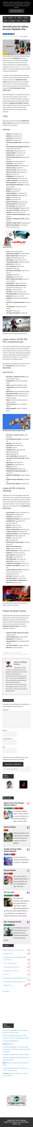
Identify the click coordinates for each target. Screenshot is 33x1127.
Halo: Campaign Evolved (12, 922)
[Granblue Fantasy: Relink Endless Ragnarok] (8, 861)
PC (13, 34)
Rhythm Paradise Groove (9, 950)
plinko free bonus (7, 1035)
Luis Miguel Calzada (8, 1041)
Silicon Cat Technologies (20, 1120)
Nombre (5, 730)
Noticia (10, 652)
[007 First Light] (8, 902)
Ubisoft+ (25, 654)
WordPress (14, 1124)
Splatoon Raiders (10, 827)
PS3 (4, 34)
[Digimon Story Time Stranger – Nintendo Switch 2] (8, 815)
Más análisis (6, 991)
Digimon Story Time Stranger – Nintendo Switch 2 (14, 804)
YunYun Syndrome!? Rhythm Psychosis (13, 981)
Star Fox (5, 963)
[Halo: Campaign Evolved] (8, 932)
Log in (19, 1124)
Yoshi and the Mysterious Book (11, 967)
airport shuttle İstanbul (8, 1030)
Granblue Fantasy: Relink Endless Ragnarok (12, 850)
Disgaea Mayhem (10, 870)
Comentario (6, 710)
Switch (16, 808)
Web (4, 747)
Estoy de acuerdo (16, 11)
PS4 (6, 34)
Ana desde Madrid (7, 1047)
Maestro (17, 1041)
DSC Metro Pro (15, 1122)
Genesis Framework (24, 1122)
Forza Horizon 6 (7, 971)
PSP (11, 34)
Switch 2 (21, 808)
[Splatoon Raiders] (8, 837)
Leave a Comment (24, 36)
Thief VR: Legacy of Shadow (22, 1054)
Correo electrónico (7, 738)
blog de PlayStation (23, 67)
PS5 (9, 34)
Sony (18, 654)
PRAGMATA (6, 985)
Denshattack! (6, 953)
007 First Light (9, 892)
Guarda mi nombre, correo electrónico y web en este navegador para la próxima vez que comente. (15, 758)
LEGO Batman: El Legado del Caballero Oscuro (15, 978)
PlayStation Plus (13, 654)
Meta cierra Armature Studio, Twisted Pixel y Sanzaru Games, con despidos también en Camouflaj (16, 1049)
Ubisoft (21, 654)
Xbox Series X (9, 808)
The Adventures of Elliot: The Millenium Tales (14, 957)
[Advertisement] (17, 1007)
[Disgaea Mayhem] (8, 880)
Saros (4, 974)
